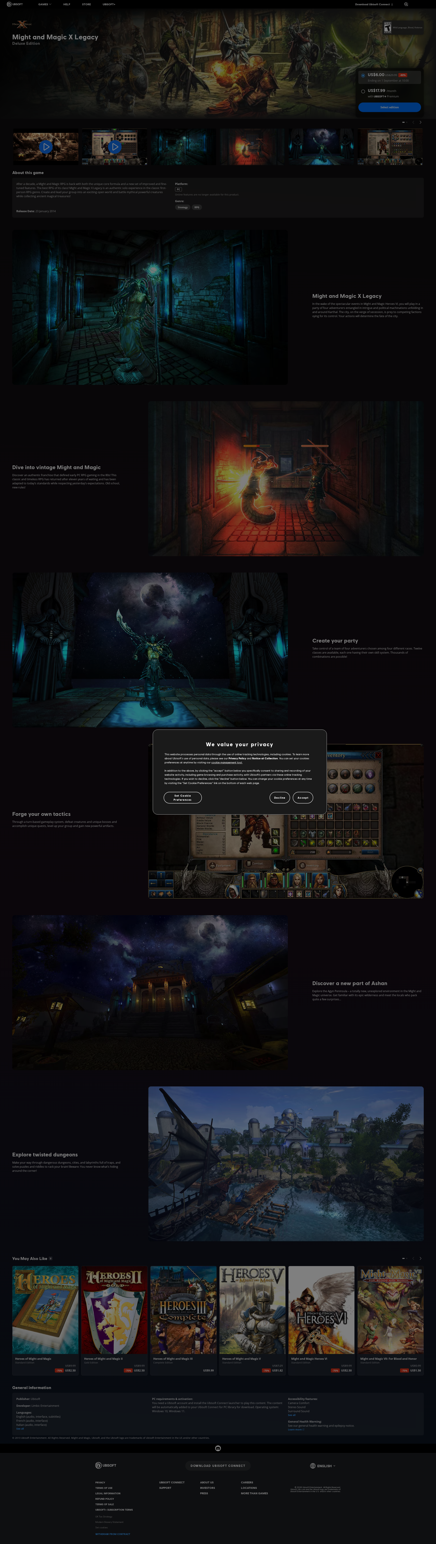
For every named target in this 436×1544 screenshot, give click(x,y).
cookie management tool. (227, 762)
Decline (279, 797)
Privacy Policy (237, 758)
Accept (303, 797)
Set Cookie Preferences (183, 797)
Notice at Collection (265, 758)
